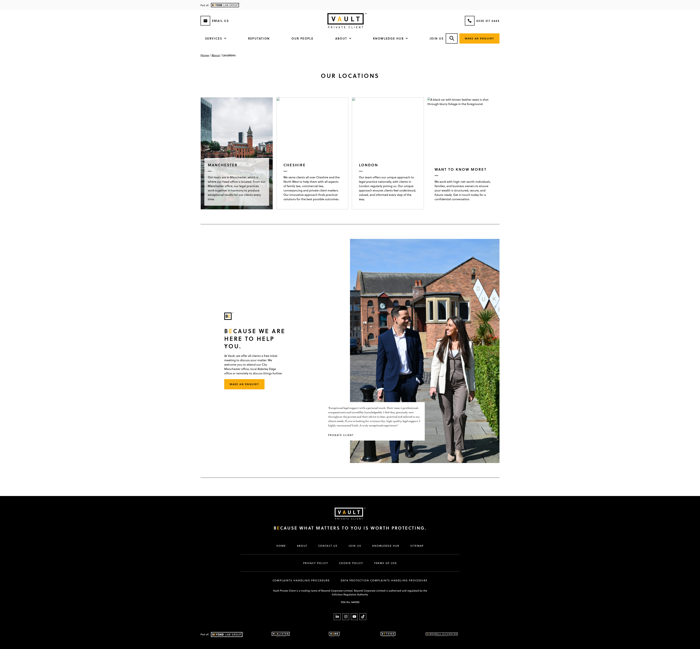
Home (205, 55)
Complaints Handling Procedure (301, 580)
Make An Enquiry (244, 384)
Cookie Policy (351, 563)
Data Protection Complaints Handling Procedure (384, 580)
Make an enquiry (479, 38)
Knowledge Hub (388, 38)
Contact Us (328, 546)
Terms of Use (385, 563)
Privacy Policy (315, 563)
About (341, 38)
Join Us (437, 38)
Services (213, 38)
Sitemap (417, 546)
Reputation (259, 38)
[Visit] (346, 514)
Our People (302, 38)
